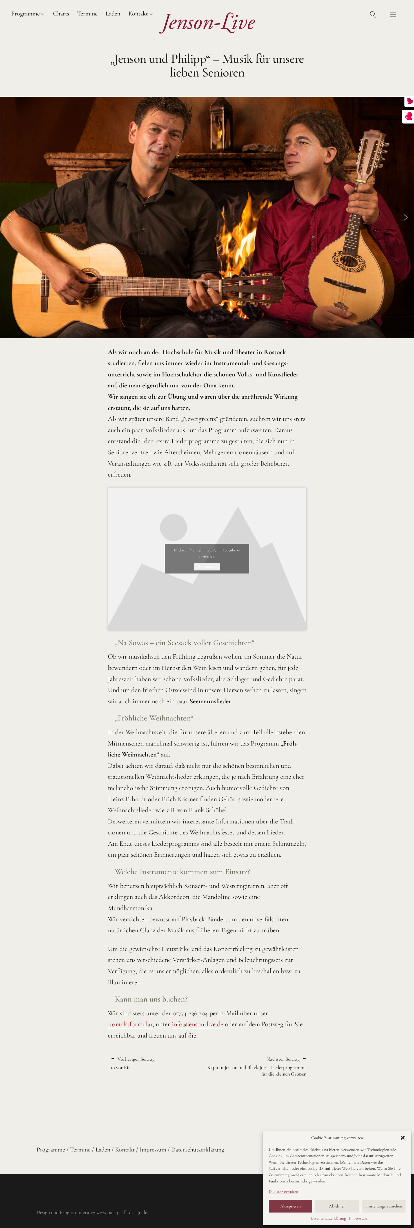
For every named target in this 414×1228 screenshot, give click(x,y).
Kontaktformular (130, 1024)
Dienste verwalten (283, 1191)
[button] (403, 1138)
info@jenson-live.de (197, 1024)
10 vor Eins (133, 1063)
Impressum (358, 1218)
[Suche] (373, 14)
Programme (25, 13)
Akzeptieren (290, 1206)
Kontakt (138, 13)
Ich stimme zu (207, 566)
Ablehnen (337, 1206)
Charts (61, 13)
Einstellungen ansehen (383, 1206)
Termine (87, 13)
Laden (113, 13)
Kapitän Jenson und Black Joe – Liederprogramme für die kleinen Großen (256, 1066)
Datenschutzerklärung (328, 1218)
